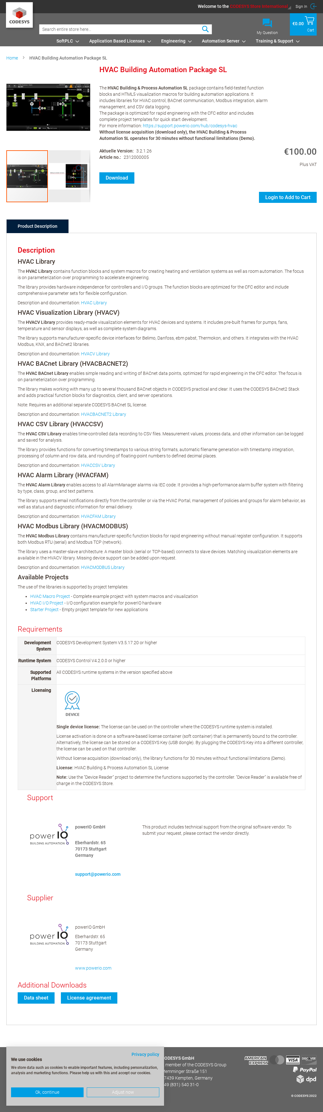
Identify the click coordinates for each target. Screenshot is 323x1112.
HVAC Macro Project (50, 596)
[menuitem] (66, 41)
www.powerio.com (93, 968)
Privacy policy (145, 1054)
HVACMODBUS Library (103, 567)
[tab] (37, 226)
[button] (244, 6)
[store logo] (20, 17)
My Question (267, 33)
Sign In (301, 6)
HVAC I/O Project (46, 602)
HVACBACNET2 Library (103, 414)
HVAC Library (94, 302)
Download (117, 178)
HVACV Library (95, 353)
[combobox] (125, 29)
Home (12, 57)
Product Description (37, 226)
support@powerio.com (97, 874)
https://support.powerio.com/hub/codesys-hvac (190, 125)
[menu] (185, 41)
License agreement (89, 998)
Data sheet (36, 998)
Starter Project (44, 609)
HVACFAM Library (98, 516)
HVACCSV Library (98, 465)
